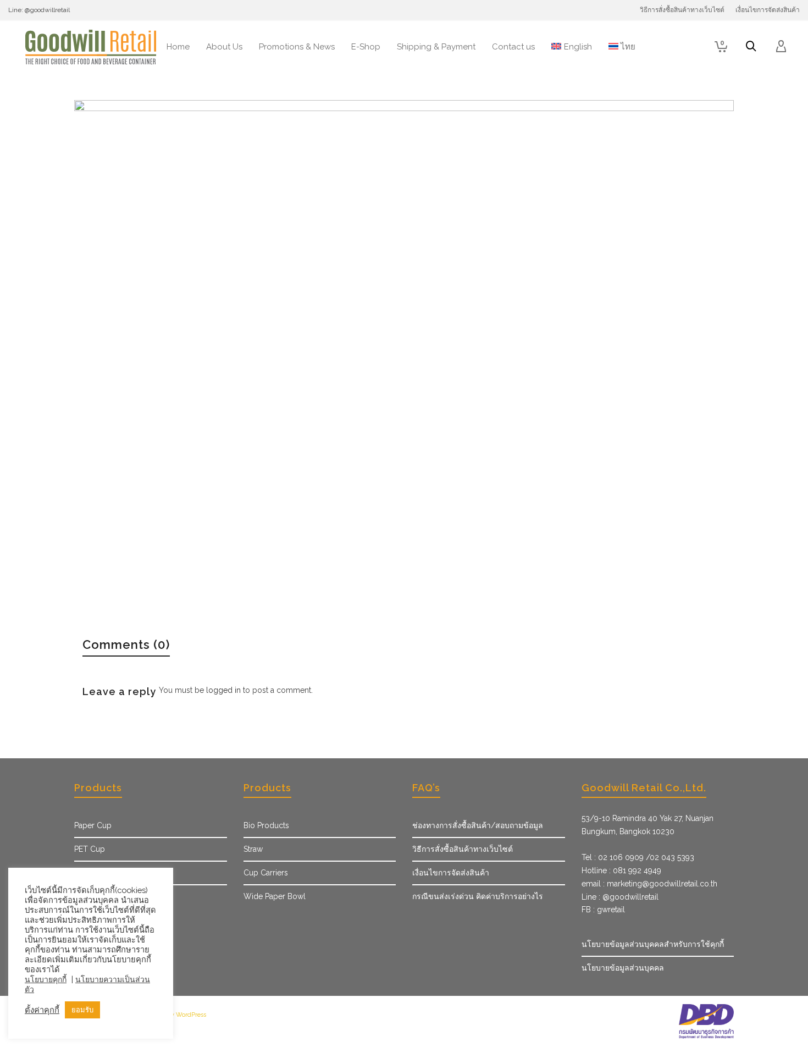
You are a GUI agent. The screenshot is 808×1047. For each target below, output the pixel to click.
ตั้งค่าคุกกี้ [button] (42, 1010)
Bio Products (266, 825)
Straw (253, 849)
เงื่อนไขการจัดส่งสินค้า (450, 872)
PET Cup (89, 849)
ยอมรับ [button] (82, 1010)
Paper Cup (93, 825)
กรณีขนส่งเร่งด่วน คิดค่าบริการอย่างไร (477, 896)
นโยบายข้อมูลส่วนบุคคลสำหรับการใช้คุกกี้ (653, 944)
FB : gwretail (603, 909)
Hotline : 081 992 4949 (621, 870)
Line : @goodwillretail (620, 896)
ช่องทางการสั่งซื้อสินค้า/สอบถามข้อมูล (477, 825)
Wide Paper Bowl (274, 896)
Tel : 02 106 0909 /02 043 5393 (638, 857)
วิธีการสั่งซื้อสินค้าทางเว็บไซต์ (462, 849)
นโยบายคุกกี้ (46, 979)
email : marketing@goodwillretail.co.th (649, 883)
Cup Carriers (265, 872)
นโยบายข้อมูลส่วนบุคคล (623, 967)
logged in (223, 690)
